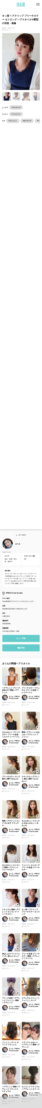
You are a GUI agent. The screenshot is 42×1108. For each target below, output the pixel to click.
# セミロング (16, 107)
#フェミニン (13, 121)
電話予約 (21, 649)
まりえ (17, 545)
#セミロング (27, 121)
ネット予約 (21, 640)
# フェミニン (16, 114)
